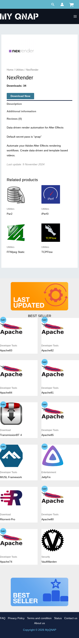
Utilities (20, 70)
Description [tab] (14, 103)
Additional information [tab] (21, 111)
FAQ (2, 618)
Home (10, 70)
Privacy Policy (16, 618)
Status (58, 618)
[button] (53, 4)
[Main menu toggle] (75, 16)
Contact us (70, 618)
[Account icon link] (62, 4)
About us (39, 623)
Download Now (20, 96)
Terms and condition (39, 618)
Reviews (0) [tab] (14, 118)
